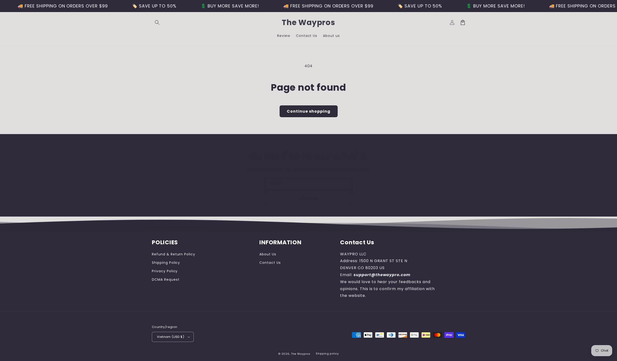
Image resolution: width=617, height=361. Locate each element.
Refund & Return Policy (173, 254)
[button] (157, 22)
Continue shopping (308, 111)
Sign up (308, 198)
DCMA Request (166, 279)
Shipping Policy (166, 262)
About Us (267, 254)
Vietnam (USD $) (170, 336)
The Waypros (300, 354)
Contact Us (270, 262)
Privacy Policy (165, 271)
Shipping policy (327, 353)
